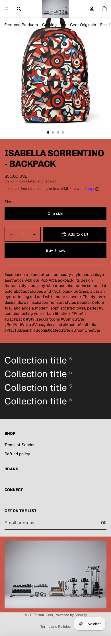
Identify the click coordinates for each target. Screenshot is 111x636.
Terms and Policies (55, 626)
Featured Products (21, 24)
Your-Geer (45, 615)
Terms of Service (20, 444)
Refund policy (17, 453)
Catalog (49, 24)
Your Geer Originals (78, 24)
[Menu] (6, 8)
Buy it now (55, 250)
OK (103, 522)
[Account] (91, 9)
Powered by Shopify (71, 615)
